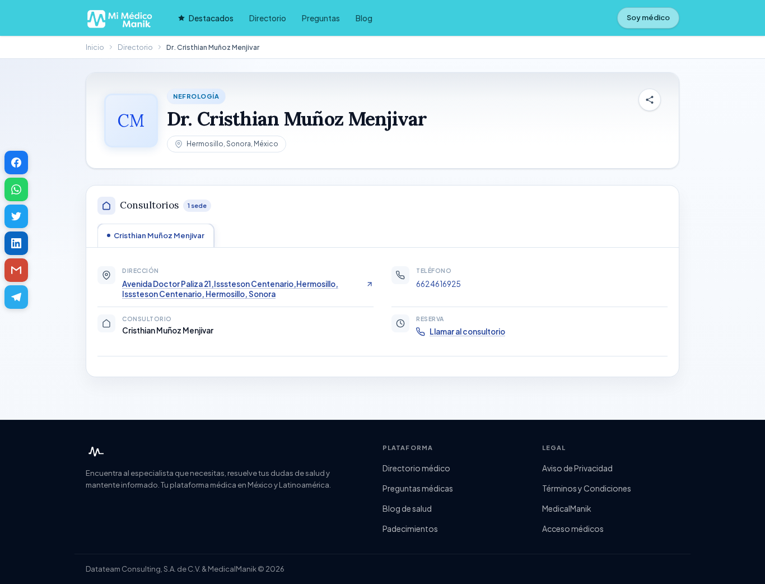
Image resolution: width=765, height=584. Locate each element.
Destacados (211, 18)
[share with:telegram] (16, 297)
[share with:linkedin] (16, 243)
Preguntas (321, 18)
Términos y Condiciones (586, 488)
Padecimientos (410, 528)
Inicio (95, 47)
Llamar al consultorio (467, 331)
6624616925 (438, 284)
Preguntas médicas (417, 488)
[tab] (155, 235)
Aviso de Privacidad (577, 468)
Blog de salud (407, 508)
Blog (364, 18)
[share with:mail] (16, 270)
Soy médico (648, 17)
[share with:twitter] (16, 216)
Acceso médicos (573, 528)
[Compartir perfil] (649, 100)
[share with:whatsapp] (16, 189)
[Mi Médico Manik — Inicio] (95, 452)
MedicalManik (566, 508)
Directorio (267, 18)
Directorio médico (416, 468)
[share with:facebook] (16, 162)
